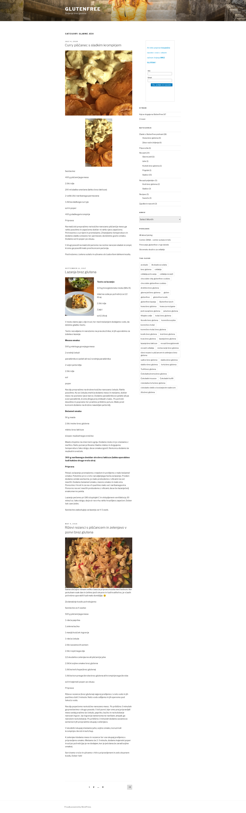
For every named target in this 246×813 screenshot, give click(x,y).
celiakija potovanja (148, 274)
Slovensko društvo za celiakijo (152, 249)
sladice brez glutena (149, 364)
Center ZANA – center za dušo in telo (155, 240)
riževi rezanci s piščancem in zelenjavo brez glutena (159, 353)
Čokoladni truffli (166, 378)
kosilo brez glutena (149, 334)
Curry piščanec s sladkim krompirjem (93, 45)
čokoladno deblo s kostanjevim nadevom (158, 388)
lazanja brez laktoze (149, 343)
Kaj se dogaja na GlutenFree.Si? (152, 114)
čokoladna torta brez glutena (153, 383)
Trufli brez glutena (148, 369)
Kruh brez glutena (149, 184)
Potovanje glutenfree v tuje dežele (154, 245)
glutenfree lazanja (148, 302)
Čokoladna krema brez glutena (154, 374)
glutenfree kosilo (160, 297)
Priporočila (143, 148)
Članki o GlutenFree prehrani (151, 134)
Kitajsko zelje (146, 316)
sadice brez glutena (149, 360)
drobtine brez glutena (150, 288)
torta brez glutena (168, 364)
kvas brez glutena (148, 339)
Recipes (142, 194)
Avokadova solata (159, 265)
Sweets (145, 198)
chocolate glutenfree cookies (153, 283)
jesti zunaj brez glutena (150, 311)
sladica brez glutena (169, 360)
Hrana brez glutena (150, 138)
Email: (150, 78)
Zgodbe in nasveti (147, 204)
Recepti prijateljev (147, 180)
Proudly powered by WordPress (77, 807)
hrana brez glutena (148, 306)
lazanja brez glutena (167, 339)
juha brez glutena (170, 311)
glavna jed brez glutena (150, 292)
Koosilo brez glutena (149, 320)
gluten (166, 292)
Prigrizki (145, 170)
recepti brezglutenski (170, 343)
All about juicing (145, 235)
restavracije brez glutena (168, 348)
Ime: (149, 71)
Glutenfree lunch (166, 302)
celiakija (158, 269)
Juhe (144, 161)
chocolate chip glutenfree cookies (155, 279)
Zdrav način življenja (150, 142)
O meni (142, 119)
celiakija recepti (166, 274)
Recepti (142, 153)
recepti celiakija (147, 348)
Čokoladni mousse (149, 378)
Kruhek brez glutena (151, 166)
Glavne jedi (147, 157)
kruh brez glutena (167, 334)
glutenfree (83, 9)
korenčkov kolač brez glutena (153, 329)
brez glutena (146, 269)
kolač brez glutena (163, 316)
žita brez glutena (148, 392)
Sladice (145, 175)
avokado (144, 265)
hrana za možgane (167, 306)
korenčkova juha (168, 320)
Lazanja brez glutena (80, 272)
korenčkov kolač (148, 325)
